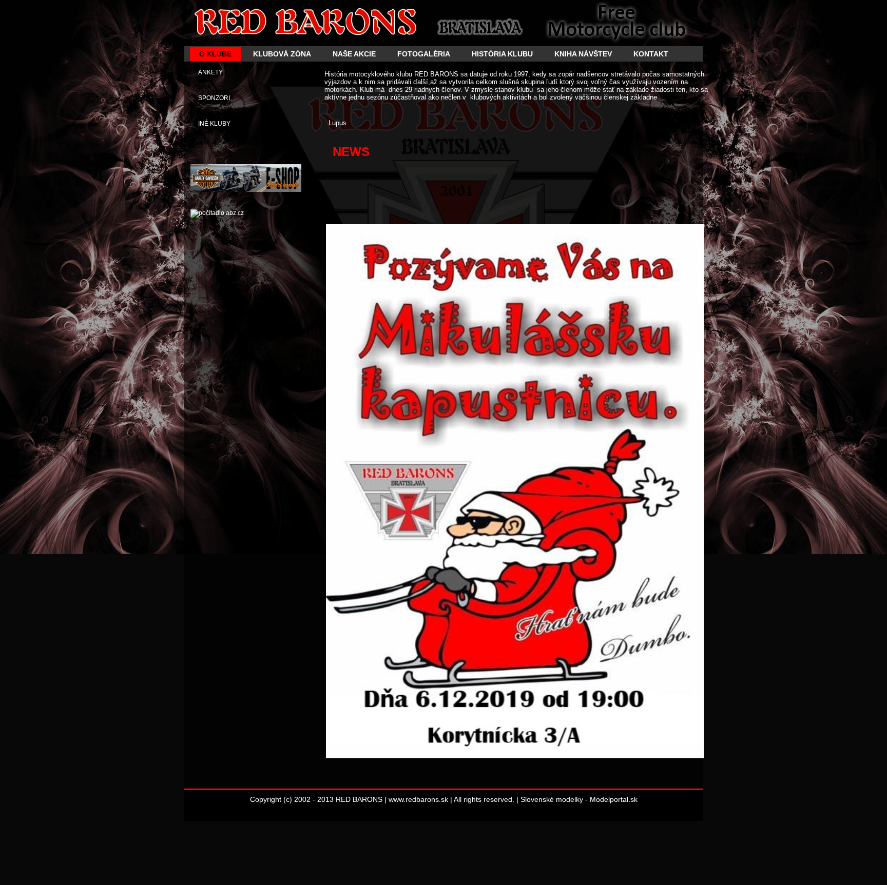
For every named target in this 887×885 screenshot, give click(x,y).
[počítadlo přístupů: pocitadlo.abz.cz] (217, 213)
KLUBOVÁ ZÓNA (282, 54)
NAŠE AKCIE (354, 54)
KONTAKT (650, 54)
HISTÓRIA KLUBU (502, 54)
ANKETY (210, 72)
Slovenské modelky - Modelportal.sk (579, 799)
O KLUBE (215, 54)
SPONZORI (214, 98)
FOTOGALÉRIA (423, 54)
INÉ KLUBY (214, 123)
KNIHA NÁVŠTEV (583, 54)
